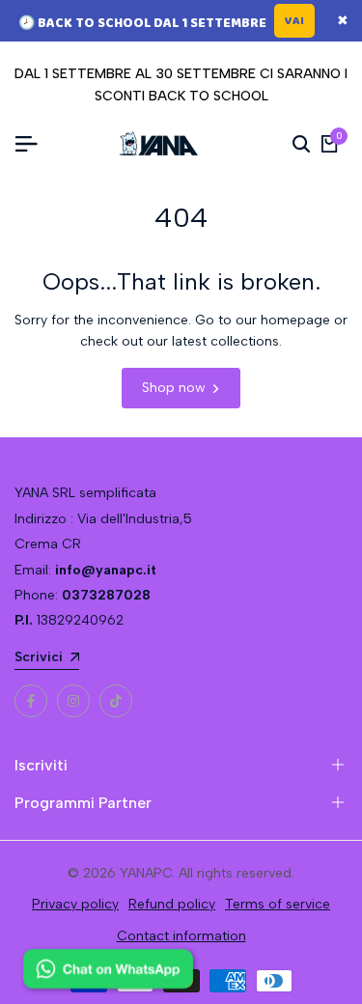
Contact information (181, 936)
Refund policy (171, 904)
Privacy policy (75, 904)
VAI (294, 21)
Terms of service (277, 904)
